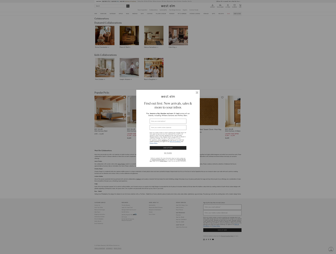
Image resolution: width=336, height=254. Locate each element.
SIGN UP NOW (168, 148)
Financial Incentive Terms (158, 159)
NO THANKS (168, 153)
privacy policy (163, 161)
